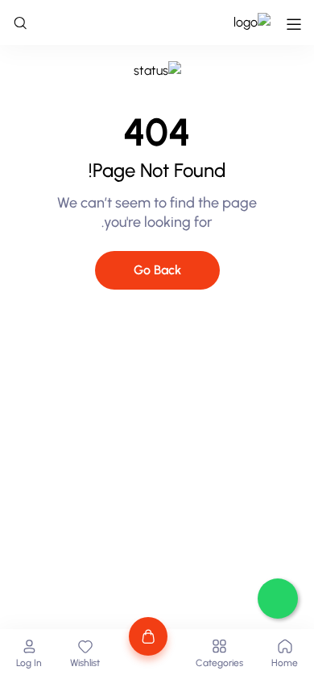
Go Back (157, 270)
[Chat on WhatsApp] (278, 598)
